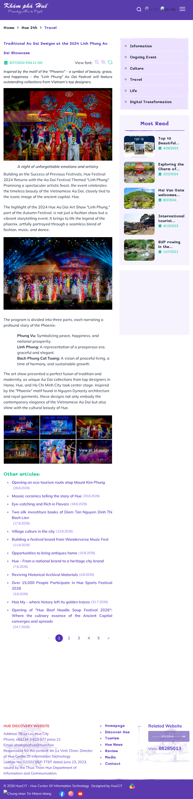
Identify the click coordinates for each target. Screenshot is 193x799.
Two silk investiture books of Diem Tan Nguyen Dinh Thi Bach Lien (62, 515)
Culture (137, 68)
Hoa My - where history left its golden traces (51, 602)
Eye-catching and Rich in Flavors (40, 504)
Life (133, 90)
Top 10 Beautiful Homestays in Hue (171, 140)
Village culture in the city (33, 531)
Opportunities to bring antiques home (44, 553)
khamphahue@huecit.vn (34, 745)
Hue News (114, 744)
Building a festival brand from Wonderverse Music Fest (60, 539)
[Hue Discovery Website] (96, 8)
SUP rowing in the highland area (171, 244)
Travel (136, 79)
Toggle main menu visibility (182, 8)
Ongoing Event (143, 57)
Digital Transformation (151, 101)
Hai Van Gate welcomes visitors (171, 192)
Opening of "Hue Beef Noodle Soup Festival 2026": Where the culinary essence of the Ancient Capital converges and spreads (62, 616)
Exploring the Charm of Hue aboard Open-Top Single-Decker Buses (171, 166)
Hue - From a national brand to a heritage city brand (58, 561)
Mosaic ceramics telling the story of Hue (47, 496)
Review (111, 750)
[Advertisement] (58, 675)
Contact (113, 763)
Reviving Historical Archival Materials (45, 574)
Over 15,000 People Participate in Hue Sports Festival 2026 (62, 585)
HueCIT (116, 786)
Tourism (112, 738)
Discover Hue (117, 732)
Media (110, 757)
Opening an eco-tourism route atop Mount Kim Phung (58, 482)
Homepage (115, 725)
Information (141, 46)
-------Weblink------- (168, 736)
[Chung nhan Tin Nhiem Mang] (27, 793)
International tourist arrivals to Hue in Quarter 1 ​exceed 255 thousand (171, 218)
